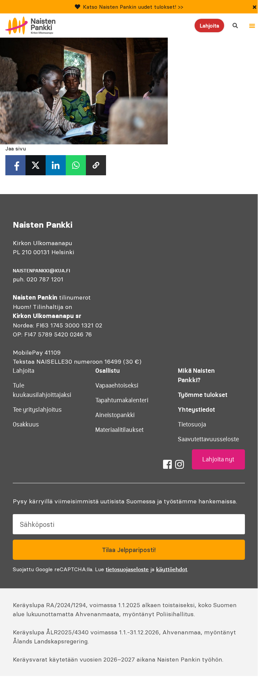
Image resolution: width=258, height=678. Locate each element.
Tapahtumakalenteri (121, 400)
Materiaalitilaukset (119, 430)
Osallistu (107, 370)
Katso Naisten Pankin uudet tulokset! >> (133, 6)
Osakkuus (26, 424)
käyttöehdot (171, 569)
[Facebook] (167, 464)
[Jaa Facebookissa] (15, 165)
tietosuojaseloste (127, 569)
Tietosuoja (192, 424)
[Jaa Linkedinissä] (56, 165)
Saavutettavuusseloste (208, 439)
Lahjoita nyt (218, 459)
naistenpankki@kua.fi (41, 271)
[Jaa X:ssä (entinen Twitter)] (35, 165)
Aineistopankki (115, 415)
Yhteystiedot (196, 409)
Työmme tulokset (202, 395)
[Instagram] (179, 464)
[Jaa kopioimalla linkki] (96, 165)
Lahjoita (209, 25)
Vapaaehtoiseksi (116, 385)
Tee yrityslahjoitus (37, 409)
